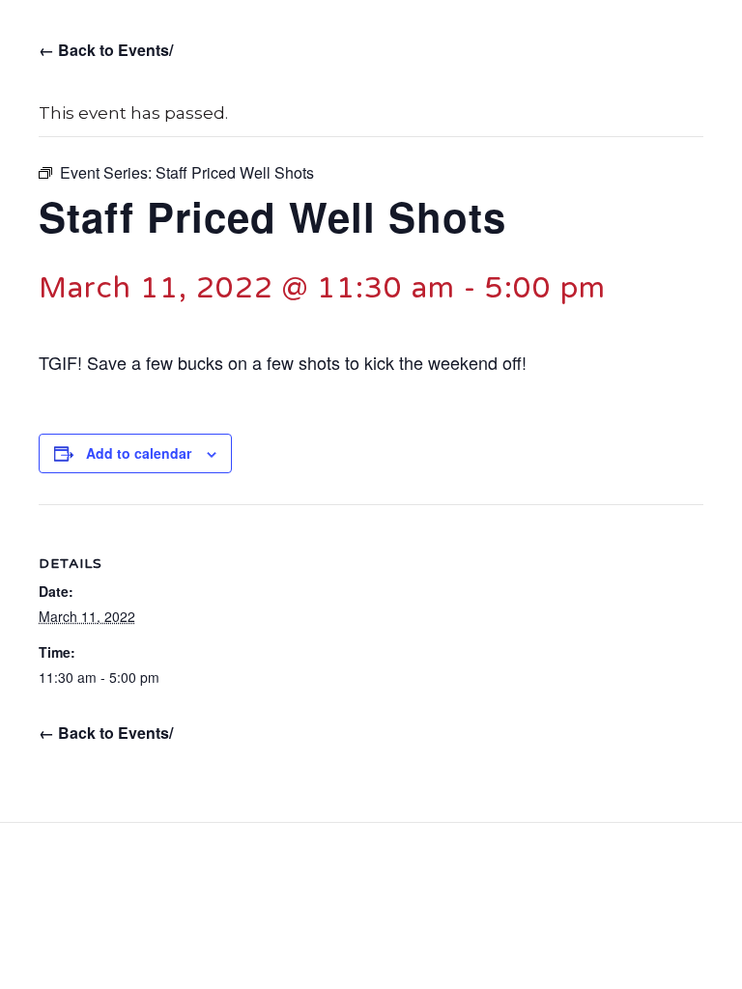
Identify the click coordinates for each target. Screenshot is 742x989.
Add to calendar (138, 453)
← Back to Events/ (106, 50)
